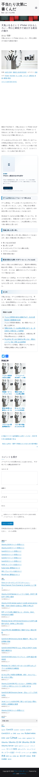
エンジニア (26, 746)
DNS (14, 733)
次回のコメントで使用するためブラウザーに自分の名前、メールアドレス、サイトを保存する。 (20, 516)
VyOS (16, 746)
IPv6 (22, 733)
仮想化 (34, 753)
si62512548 (8, 72)
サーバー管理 (11, 749)
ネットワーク (31, 749)
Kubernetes (30, 733)
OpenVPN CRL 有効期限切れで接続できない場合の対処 (19, 631)
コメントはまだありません (9, 81)
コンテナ (3, 749)
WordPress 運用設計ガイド (10, 575)
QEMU (24, 738)
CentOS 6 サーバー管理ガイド (11, 555)
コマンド (32, 746)
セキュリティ (22, 749)
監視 (7, 756)
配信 (9, 78)
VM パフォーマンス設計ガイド (11, 571)
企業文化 (31, 75)
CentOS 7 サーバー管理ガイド (11, 558)
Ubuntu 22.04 (15, 742)
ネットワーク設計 (8, 752)
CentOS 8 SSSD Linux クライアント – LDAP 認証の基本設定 (19, 658)
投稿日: (19, 72)
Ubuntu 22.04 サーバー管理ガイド (12, 548)
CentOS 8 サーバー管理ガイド (11, 561)
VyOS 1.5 (21, 746)
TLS (34, 738)
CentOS (9, 729)
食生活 (9, 759)
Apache (3, 730)
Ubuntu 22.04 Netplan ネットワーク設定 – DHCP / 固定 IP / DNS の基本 (19, 595)
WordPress (22, 773)
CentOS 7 (29, 730)
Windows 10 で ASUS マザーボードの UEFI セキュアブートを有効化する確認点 (18, 667)
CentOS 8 (5, 733)
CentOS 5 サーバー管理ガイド (11, 551)
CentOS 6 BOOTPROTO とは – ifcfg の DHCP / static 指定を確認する (19, 649)
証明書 (14, 756)
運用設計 (28, 756)
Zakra (14, 773)
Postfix (19, 738)
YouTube (12, 75)
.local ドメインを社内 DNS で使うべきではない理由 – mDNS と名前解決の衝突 (19, 702)
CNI (11, 733)
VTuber (7, 75)
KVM (3, 738)
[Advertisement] (19, 105)
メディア (25, 75)
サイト (3, 506)
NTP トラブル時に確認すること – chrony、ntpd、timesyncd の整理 (18, 613)
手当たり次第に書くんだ (14, 6)
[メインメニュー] (36, 7)
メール (4, 497)
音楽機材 (4, 759)
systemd (29, 738)
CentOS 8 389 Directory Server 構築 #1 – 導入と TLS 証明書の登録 (19, 640)
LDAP (8, 738)
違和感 (5, 78)
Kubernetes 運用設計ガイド (10, 568)
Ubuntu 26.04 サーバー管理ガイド (12, 544)
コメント (4, 469)
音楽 (33, 756)
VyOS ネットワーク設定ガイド (11, 565)
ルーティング (25, 752)
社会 (11, 756)
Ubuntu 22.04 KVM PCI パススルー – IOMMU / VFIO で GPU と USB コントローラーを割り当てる (19, 685)
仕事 (30, 752)
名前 (3, 488)
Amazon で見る (8, 188)
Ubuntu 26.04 (28, 742)
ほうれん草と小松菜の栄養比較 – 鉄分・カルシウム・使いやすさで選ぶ (19, 676)
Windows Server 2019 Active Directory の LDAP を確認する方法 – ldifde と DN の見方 (19, 622)
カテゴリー (4, 716)
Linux (13, 737)
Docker (18, 733)
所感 (36, 72)
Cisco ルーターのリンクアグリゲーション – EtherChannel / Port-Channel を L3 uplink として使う (18, 585)
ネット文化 (19, 75)
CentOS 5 (16, 730)
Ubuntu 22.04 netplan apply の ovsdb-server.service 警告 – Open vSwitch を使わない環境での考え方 (19, 604)
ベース (18, 752)
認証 (18, 756)
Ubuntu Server (7, 745)
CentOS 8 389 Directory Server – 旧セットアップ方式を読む (19, 693)
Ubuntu (4, 742)
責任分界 (23, 756)
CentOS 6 (22, 730)
